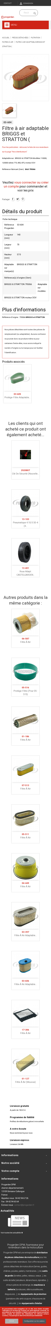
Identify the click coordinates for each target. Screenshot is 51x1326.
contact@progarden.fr (24, 1205)
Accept (11, 1321)
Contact (8, 3)
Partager (12, 199)
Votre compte (10, 1170)
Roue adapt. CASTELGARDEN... (25, 571)
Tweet (17, 199)
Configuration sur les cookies (34, 1321)
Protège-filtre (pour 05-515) (25, 691)
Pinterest (23, 199)
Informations (9, 1178)
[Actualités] (18, 1220)
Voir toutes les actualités (11, 1233)
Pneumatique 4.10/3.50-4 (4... (25, 522)
